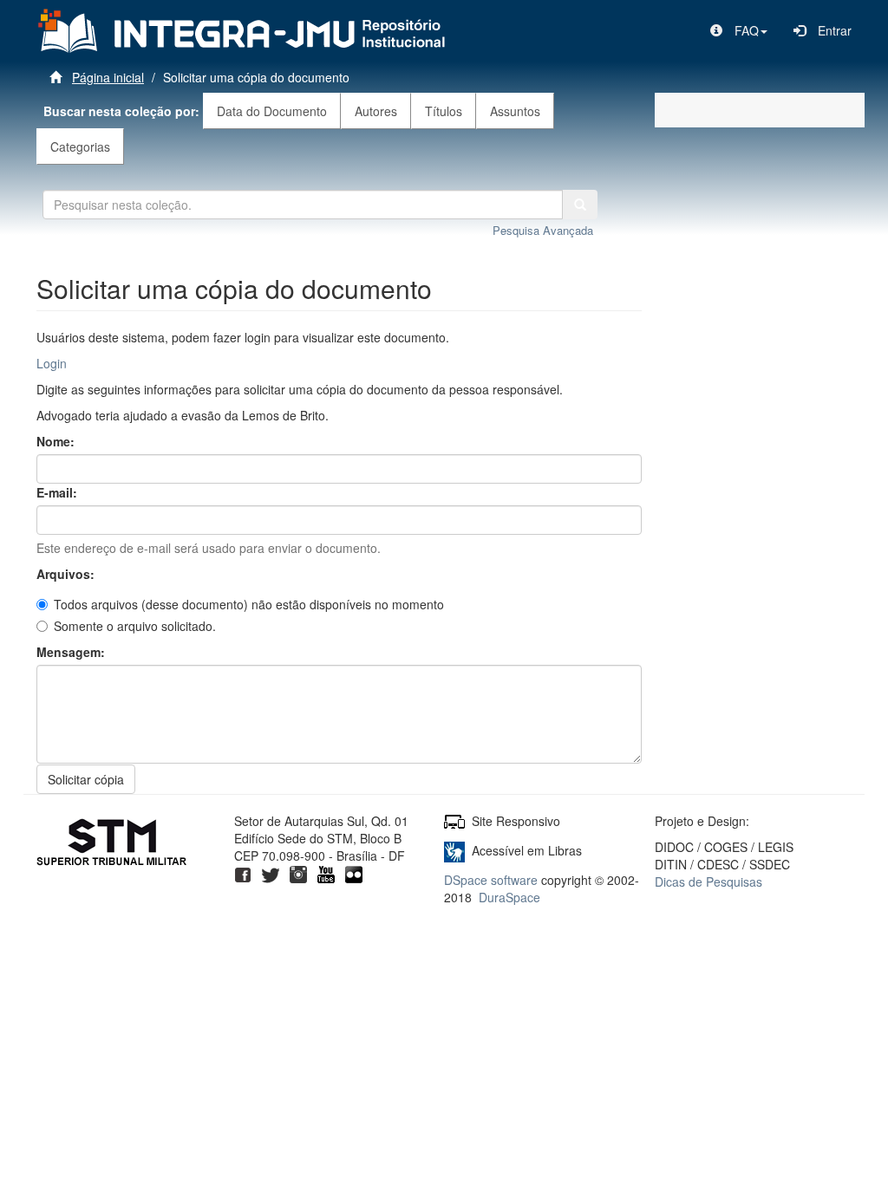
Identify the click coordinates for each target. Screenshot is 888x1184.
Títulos (443, 111)
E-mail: (58, 492)
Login (51, 363)
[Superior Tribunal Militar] (112, 844)
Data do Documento (272, 111)
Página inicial (108, 77)
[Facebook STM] (242, 872)
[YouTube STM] (326, 872)
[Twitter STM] (270, 872)
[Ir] (580, 204)
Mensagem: (72, 651)
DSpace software (491, 879)
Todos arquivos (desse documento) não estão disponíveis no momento (249, 604)
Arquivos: (67, 573)
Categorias (80, 146)
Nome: (57, 441)
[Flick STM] (353, 872)
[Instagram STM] (298, 872)
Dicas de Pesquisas (708, 881)
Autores (376, 111)
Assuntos (515, 111)
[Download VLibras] (454, 850)
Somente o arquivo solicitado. (135, 625)
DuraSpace (509, 897)
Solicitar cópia (86, 779)
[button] (738, 30)
